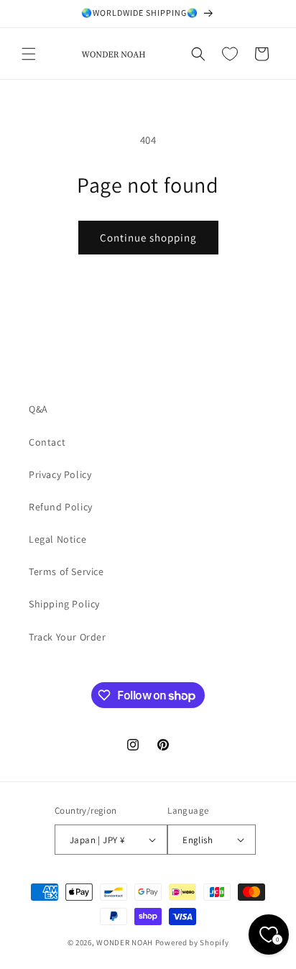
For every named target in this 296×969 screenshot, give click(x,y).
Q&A (38, 409)
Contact (47, 442)
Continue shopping (148, 237)
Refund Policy (61, 506)
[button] (29, 54)
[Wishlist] (230, 54)
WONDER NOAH (124, 942)
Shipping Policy (64, 603)
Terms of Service (66, 571)
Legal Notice (57, 539)
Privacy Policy (60, 474)
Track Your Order (67, 636)
